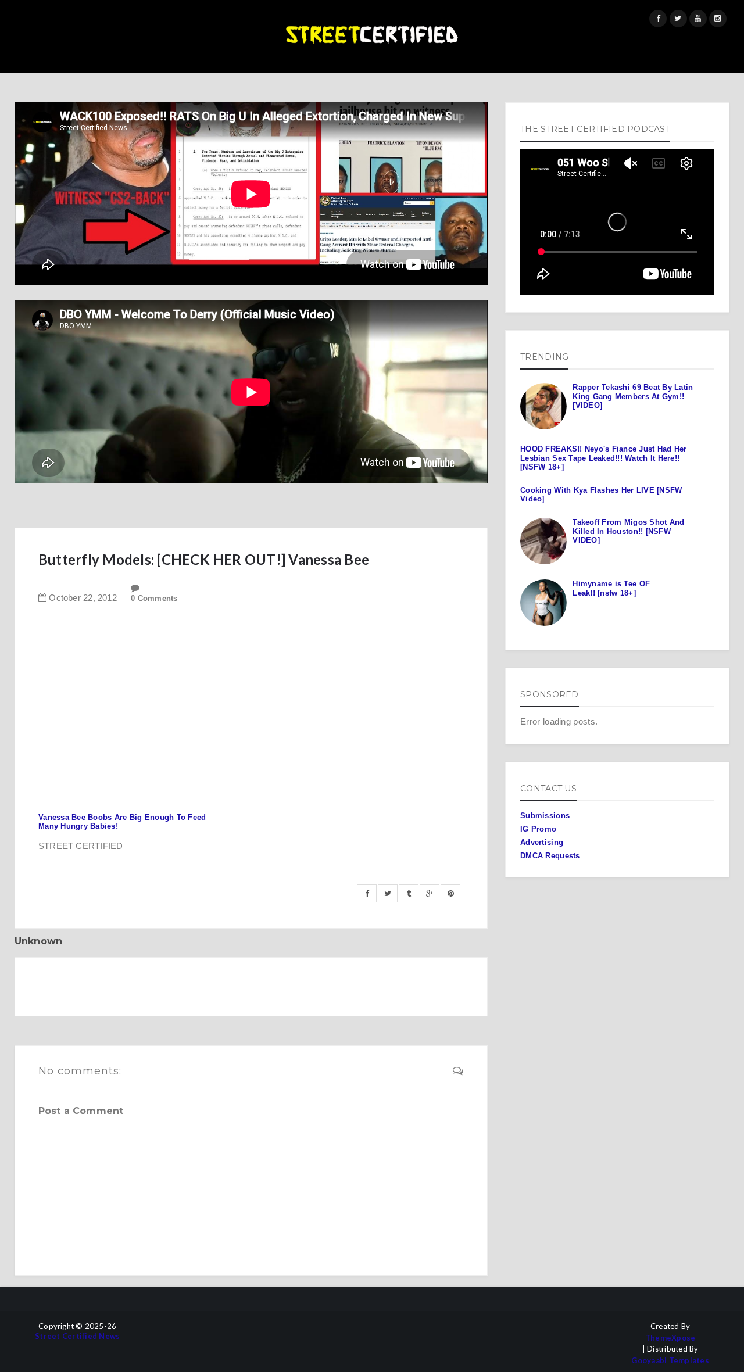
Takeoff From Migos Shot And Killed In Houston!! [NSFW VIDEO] (628, 531)
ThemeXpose (670, 1338)
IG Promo (538, 829)
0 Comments (154, 598)
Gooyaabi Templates (670, 1360)
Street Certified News (77, 1336)
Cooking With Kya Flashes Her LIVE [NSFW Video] (601, 495)
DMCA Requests (550, 855)
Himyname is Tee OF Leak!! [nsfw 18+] (611, 588)
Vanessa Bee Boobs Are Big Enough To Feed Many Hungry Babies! (122, 822)
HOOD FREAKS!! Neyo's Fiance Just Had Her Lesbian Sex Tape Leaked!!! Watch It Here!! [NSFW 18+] (603, 458)
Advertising (541, 842)
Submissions (545, 815)
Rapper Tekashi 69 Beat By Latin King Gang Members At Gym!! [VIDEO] (633, 396)
